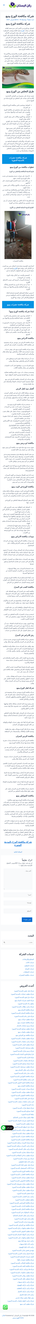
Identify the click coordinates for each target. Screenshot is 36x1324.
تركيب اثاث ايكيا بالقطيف (26, 1162)
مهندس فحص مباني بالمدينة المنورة (23, 1250)
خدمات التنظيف (29, 966)
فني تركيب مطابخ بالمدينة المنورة (23, 1079)
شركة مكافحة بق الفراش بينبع (25, 1035)
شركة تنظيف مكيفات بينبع (26, 1032)
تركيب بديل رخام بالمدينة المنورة (24, 1073)
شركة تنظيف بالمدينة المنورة (25, 1124)
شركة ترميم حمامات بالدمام (25, 1026)
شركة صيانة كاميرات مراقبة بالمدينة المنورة (20, 1143)
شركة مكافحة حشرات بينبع (25, 1023)
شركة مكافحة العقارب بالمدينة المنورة (22, 1174)
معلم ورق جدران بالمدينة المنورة (24, 1222)
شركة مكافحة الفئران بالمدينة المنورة (22, 1140)
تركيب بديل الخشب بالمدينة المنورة (23, 1196)
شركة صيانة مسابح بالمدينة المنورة (23, 1064)
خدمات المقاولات (28, 972)
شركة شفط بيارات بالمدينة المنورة (23, 1108)
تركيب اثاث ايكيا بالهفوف (26, 1247)
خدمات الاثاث (30, 962)
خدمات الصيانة (29, 969)
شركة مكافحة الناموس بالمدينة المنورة (22, 1181)
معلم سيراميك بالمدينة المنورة (24, 1048)
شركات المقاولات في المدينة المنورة (23, 1212)
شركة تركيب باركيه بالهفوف (25, 1285)
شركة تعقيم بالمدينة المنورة (25, 1193)
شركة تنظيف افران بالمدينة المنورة (23, 1045)
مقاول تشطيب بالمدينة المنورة (24, 1200)
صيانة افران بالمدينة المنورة (25, 1057)
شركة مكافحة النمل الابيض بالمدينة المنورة (21, 1083)
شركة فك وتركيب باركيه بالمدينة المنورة (22, 1269)
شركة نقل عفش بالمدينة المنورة (24, 991)
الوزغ (22, 31)
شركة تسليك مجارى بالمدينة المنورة (23, 1152)
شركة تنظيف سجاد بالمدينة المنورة (23, 1133)
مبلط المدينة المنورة (28, 1114)
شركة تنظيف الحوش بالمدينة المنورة (23, 1231)
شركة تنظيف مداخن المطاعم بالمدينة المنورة (20, 1155)
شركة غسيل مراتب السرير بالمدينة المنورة (21, 1253)
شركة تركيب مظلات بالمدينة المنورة (23, 1007)
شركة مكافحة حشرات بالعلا (25, 1260)
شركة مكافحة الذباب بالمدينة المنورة (23, 1206)
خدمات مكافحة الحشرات (26, 975)
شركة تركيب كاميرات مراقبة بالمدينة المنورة (20, 1146)
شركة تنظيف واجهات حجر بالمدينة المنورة (21, 1238)
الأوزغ (15, 268)
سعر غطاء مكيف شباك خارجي (25, 1298)
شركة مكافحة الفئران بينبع (26, 1086)
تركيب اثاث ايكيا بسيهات (26, 1244)
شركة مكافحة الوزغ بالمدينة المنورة (23, 1171)
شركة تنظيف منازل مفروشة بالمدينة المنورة (20, 1184)
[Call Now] (3, 1127)
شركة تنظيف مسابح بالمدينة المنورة (23, 1029)
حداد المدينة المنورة (28, 1105)
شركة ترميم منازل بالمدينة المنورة (23, 1051)
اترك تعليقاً (31, 20)
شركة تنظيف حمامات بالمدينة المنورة (22, 994)
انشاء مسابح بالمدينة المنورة (25, 1111)
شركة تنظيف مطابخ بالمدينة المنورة (23, 1187)
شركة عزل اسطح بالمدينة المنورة (23, 1127)
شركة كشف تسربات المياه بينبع (24, 1000)
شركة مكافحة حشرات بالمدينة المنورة (22, 1136)
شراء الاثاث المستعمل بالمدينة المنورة (22, 1168)
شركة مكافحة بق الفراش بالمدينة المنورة (21, 1225)
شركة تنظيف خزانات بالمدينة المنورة (23, 1130)
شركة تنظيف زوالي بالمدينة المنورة (23, 1276)
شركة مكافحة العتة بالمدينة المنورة (23, 1266)
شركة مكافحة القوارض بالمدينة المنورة (22, 1076)
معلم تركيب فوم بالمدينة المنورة (24, 1219)
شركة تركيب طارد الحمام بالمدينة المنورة (21, 1149)
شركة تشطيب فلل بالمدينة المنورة (23, 1279)
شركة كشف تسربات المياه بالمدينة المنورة (21, 1121)
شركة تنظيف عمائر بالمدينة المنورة (23, 1190)
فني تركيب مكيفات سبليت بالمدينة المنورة (21, 1102)
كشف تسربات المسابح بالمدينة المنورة (22, 1257)
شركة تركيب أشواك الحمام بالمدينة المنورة (21, 1234)
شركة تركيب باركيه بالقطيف (25, 1288)
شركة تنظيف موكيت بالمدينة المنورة (23, 1092)
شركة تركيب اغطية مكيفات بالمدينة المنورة (21, 1301)
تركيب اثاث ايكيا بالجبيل (27, 1295)
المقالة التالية (18, 852)
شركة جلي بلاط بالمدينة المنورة (24, 1098)
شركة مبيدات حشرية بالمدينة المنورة (23, 1089)
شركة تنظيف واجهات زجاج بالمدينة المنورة (21, 1228)
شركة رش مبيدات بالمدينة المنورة (23, 1158)
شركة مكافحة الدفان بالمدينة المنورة (23, 1209)
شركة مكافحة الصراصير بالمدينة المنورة (22, 1203)
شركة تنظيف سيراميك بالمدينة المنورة (22, 1067)
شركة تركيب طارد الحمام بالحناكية (23, 1215)
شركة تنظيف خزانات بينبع (26, 1019)
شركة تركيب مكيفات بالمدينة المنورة (23, 1042)
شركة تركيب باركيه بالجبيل (26, 1291)
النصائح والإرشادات (28, 959)
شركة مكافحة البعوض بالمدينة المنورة (22, 1095)
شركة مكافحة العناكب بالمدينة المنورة (22, 1263)
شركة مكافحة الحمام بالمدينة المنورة (22, 1013)
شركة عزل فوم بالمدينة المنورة (24, 997)
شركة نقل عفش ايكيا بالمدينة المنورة (22, 1165)
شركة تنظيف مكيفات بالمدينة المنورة (22, 1038)
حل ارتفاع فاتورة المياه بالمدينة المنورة (22, 1054)
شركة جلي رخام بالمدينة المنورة (24, 1016)
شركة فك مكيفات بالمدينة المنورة (23, 1060)
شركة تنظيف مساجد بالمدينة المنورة (23, 1177)
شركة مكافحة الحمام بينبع (26, 1010)
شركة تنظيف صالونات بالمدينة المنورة (22, 1272)
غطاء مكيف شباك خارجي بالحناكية (23, 1117)
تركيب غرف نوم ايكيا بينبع (26, 1241)
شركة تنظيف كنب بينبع (27, 1304)
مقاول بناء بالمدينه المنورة (26, 1004)
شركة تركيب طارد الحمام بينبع (25, 1070)
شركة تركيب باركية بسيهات (25, 1282)
